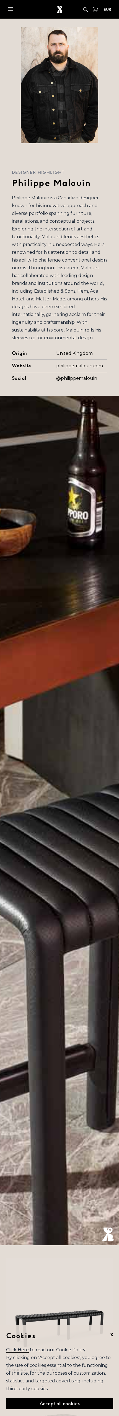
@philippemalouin (76, 378)
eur (107, 10)
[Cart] (95, 9)
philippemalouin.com (79, 365)
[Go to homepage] (60, 9)
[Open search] (85, 9)
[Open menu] (10, 8)
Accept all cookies (60, 1403)
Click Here (17, 1349)
